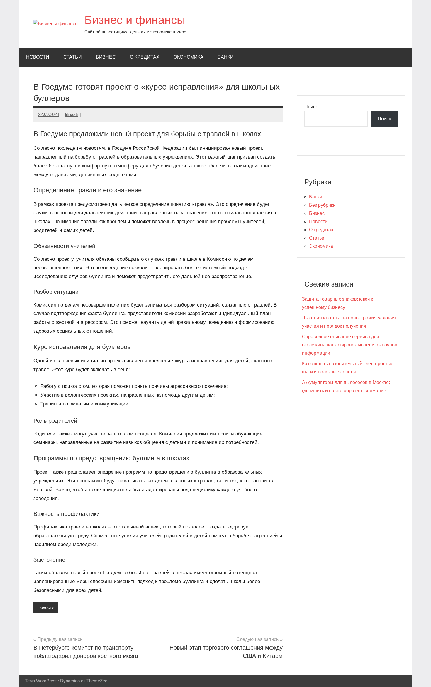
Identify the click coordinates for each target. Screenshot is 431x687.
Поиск (311, 106)
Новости (37, 57)
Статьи (72, 57)
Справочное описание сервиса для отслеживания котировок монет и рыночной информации (349, 345)
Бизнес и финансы (134, 20)
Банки (226, 57)
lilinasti (71, 114)
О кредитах (144, 57)
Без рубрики (322, 205)
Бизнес (106, 57)
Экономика (188, 57)
